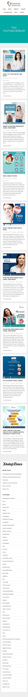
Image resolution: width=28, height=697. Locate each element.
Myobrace (5, 621)
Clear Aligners (6, 516)
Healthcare (5, 576)
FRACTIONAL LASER (7, 558)
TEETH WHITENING (7, 675)
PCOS (4, 633)
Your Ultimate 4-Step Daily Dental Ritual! (12, 474)
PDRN (4, 636)
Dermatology (6, 543)
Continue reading (7, 96)
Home (4, 9)
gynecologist (5, 573)
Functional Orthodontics (8, 561)
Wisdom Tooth (6, 687)
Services (16, 9)
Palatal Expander (6, 627)
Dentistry (5, 537)
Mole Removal (6, 615)
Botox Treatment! (7, 486)
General (4, 564)
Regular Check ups (7, 648)
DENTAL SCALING (7, 531)
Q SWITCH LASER (7, 645)
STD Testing (5, 669)
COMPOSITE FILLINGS (8, 519)
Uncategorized (6, 684)
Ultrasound (5, 681)
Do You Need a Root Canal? (13, 380)
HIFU (4, 579)
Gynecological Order (7, 570)
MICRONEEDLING (7, 606)
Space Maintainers (7, 666)
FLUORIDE (5, 555)
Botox (4, 501)
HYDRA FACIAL (6, 588)
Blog (16, 12)
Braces (4, 504)
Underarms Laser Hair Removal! (10, 483)
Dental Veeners (6, 534)
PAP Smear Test (6, 630)
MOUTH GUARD (6, 618)
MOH (4, 612)
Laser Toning (6, 597)
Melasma (5, 600)
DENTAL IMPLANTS (7, 528)
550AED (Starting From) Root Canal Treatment (13, 127)
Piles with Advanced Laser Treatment (11, 639)
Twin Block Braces (7, 678)
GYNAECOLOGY (6, 567)
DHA (4, 546)
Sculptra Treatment (7, 657)
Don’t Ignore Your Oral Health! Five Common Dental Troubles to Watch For (13, 432)
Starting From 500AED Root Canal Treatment (13, 278)
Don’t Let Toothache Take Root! (12, 75)
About (9, 9)
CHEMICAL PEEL (6, 513)
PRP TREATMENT (7, 642)
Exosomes (5, 549)
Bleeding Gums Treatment (9, 498)
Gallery (23, 9)
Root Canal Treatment (8, 654)
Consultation (5, 522)
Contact (22, 12)
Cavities (4, 510)
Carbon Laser (6, 489)
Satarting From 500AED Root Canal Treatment (13, 330)
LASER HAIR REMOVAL (8, 591)
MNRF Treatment (7, 609)
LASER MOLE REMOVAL (8, 594)
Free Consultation (10, 176)
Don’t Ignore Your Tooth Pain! (12, 228)
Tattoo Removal (6, 672)
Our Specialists (8, 12)
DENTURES (5, 540)
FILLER (4, 552)
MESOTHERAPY (6, 603)
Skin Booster (5, 663)
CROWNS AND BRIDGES (8, 525)
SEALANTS (5, 660)
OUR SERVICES (6, 624)
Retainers (5, 651)
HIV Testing (5, 582)
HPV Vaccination (6, 585)
